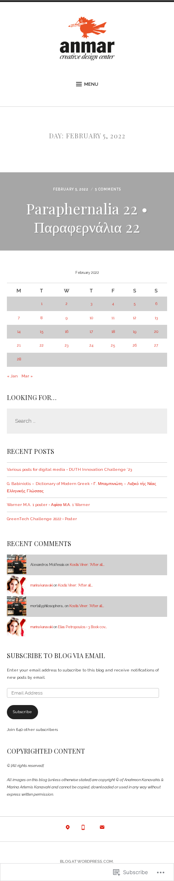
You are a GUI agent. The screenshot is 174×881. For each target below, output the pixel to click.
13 (156, 318)
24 (91, 345)
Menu (91, 84)
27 (156, 345)
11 (113, 318)
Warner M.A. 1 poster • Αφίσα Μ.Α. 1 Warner (48, 504)
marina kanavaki (41, 585)
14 (19, 332)
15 (41, 332)
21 (19, 345)
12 (134, 318)
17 (91, 332)
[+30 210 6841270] (83, 829)
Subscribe (22, 711)
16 (66, 332)
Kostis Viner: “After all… (87, 565)
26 (135, 345)
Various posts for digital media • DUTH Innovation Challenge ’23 (69, 469)
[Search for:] (87, 421)
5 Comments (108, 189)
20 (156, 332)
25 (113, 345)
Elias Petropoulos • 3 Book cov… (82, 627)
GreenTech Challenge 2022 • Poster (42, 519)
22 (42, 345)
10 (91, 318)
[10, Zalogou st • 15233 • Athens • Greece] (68, 829)
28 (19, 359)
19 (134, 332)
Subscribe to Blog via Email (56, 655)
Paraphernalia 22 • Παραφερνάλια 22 (87, 217)
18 (113, 332)
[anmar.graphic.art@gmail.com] (102, 829)
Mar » (27, 376)
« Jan (12, 376)
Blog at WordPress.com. (87, 861)
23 (66, 345)
